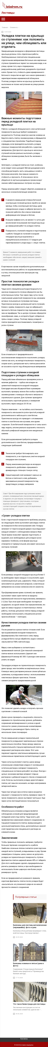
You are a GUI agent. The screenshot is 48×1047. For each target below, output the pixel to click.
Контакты (24, 1039)
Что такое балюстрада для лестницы (29, 1004)
